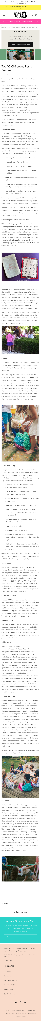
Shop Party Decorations (20, 45)
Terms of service (21, 1013)
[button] (4, 15)
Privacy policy (10, 1013)
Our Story (7, 971)
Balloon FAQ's (8, 989)
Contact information (21, 1016)
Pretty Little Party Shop (17, 1010)
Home (2, 26)
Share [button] (6, 903)
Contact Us (8, 976)
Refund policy (31, 1010)
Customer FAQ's (9, 985)
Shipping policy (32, 1013)
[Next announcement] (37, 8)
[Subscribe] (35, 937)
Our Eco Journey (10, 994)
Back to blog (21, 912)
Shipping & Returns (10, 980)
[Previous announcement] (3, 8)
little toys (17, 750)
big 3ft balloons (32, 624)
